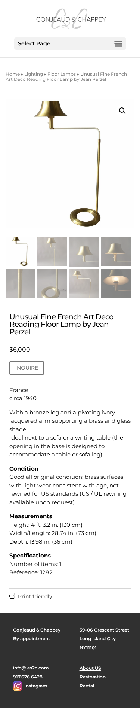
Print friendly (30, 596)
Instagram (35, 686)
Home (13, 74)
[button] (122, 111)
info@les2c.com (31, 668)
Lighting (33, 74)
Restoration (93, 677)
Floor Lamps (61, 74)
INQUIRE (26, 367)
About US (90, 668)
